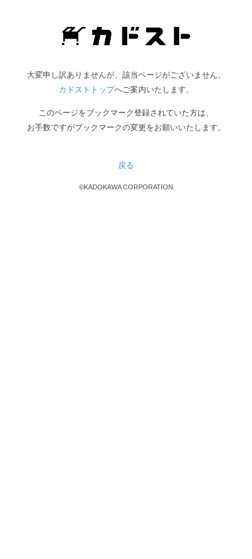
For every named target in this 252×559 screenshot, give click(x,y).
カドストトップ (86, 89)
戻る (126, 165)
